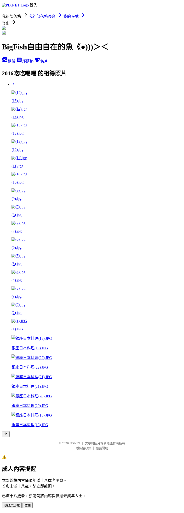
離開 (27, 505)
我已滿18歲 (12, 505)
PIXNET (74, 443)
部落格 (28, 61)
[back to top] (6, 434)
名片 (44, 61)
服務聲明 (102, 448)
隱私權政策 (83, 448)
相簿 (12, 61)
